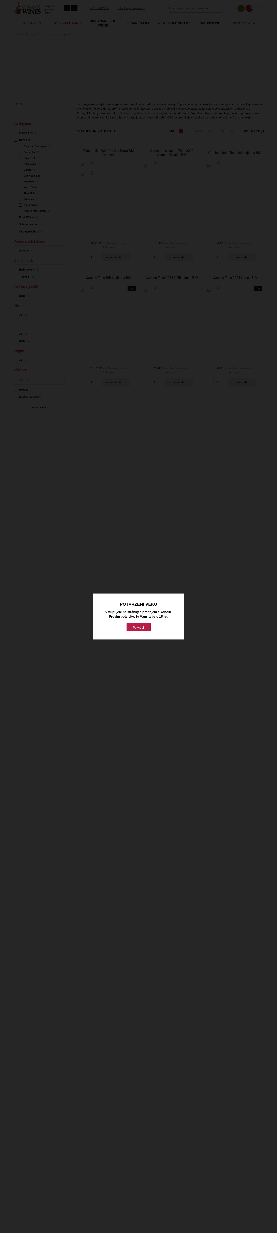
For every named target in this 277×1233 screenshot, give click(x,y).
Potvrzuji (138, 627)
